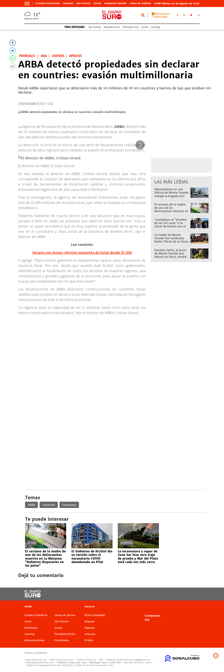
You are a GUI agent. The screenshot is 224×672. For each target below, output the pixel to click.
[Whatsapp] (12, 58)
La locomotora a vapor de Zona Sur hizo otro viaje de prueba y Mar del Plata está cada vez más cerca (138, 556)
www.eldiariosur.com (36, 659)
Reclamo (32, 543)
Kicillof (77, 543)
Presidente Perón (65, 634)
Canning (68, 3)
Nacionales (30, 627)
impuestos (69, 505)
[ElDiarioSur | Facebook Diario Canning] (177, 15)
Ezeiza (97, 3)
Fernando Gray (130, 27)
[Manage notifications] (216, 655)
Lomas (144, 27)
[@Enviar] (12, 66)
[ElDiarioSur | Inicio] (195, 607)
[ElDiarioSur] (32, 596)
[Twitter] (12, 51)
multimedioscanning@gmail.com (133, 659)
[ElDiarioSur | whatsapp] (162, 16)
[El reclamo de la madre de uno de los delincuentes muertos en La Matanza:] (45, 547)
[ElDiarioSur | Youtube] (180, 594)
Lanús (27, 621)
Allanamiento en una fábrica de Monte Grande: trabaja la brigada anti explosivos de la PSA (171, 194)
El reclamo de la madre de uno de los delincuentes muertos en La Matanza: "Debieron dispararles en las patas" (171, 211)
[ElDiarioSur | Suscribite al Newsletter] (198, 15)
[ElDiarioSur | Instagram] (184, 15)
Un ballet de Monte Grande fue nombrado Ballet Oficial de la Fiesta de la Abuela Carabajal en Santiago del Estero (171, 241)
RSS (147, 619)
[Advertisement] (115, 342)
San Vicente (83, 3)
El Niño (89, 640)
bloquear (90, 621)
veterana (90, 634)
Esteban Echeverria (47, 3)
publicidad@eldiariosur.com (40, 662)
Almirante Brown (115, 3)
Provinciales (62, 640)
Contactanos (152, 615)
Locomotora (126, 543)
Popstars (90, 627)
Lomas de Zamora (140, 3)
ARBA (31, 505)
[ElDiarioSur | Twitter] (191, 15)
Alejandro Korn (112, 27)
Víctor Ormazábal (95, 615)
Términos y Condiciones (35, 653)
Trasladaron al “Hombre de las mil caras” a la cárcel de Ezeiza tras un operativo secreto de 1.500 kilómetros (170, 226)
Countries (48, 505)
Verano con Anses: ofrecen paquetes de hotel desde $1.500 (82, 252)
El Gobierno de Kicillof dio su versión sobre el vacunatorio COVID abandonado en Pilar (91, 556)
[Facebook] (12, 43)
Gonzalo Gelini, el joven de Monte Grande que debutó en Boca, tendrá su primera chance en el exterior (170, 256)
